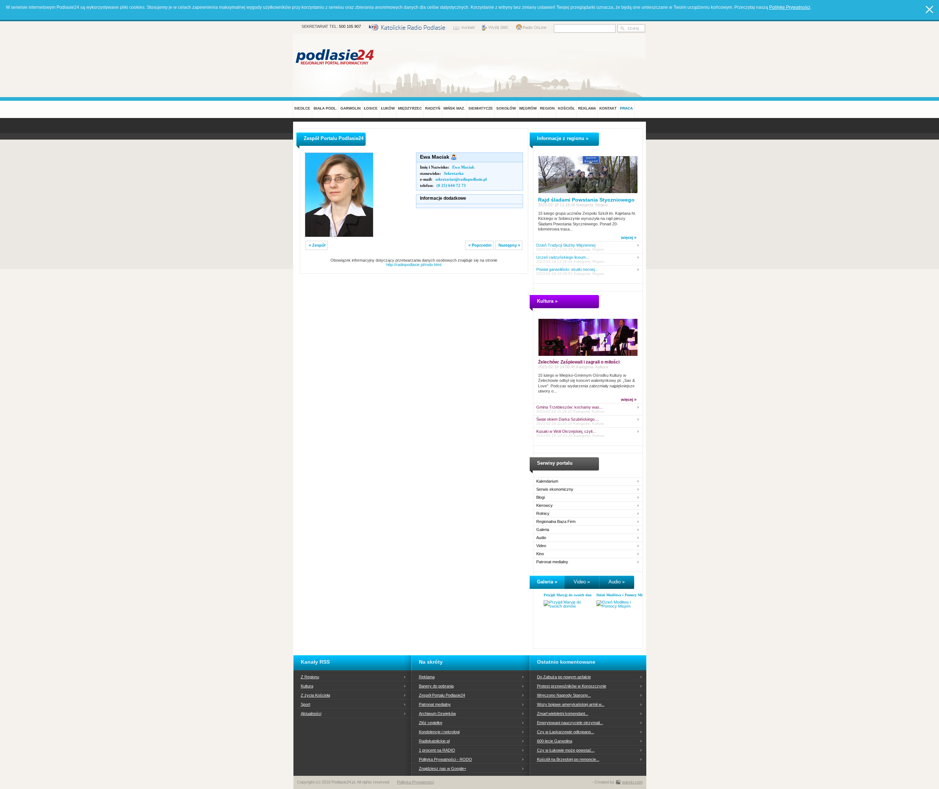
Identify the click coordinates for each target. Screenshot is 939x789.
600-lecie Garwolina (554, 741)
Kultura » (547, 301)
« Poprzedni (480, 245)
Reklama (427, 677)
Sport (305, 704)
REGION (547, 108)
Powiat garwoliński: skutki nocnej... (567, 270)
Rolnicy (542, 514)
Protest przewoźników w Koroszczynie (571, 686)
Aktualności (311, 713)
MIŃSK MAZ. (454, 108)
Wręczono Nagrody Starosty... (564, 695)
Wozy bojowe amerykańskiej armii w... (570, 704)
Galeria (542, 530)
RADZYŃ (432, 108)
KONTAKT (608, 108)
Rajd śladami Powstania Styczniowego (586, 200)
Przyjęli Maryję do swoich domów (570, 595)
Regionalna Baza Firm (556, 522)
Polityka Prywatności (415, 782)
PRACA (626, 108)
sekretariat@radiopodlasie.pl (461, 179)
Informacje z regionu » (562, 138)
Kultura (307, 686)
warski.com (632, 782)
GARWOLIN (350, 108)
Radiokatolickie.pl (434, 741)
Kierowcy (544, 506)
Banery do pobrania (436, 686)
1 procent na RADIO (437, 750)
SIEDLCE (302, 108)
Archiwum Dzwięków (437, 713)
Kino (540, 554)
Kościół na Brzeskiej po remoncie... (568, 759)
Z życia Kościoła (315, 695)
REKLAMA (587, 108)
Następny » (509, 245)
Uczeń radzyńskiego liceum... (562, 257)
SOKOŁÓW (506, 108)
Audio (541, 538)
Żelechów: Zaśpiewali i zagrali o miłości (579, 362)
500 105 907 (350, 26)
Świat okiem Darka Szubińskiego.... (567, 419)
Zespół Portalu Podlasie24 (442, 695)
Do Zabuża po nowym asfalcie (564, 677)
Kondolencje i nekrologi (439, 732)
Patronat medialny (552, 562)
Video (541, 546)
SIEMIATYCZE (480, 108)
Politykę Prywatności (789, 7)
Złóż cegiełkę (430, 722)
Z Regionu (310, 677)
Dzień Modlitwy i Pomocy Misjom (623, 595)
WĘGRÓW (528, 108)
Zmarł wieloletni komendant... (562, 713)
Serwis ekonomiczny (554, 489)
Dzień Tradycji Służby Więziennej (565, 245)
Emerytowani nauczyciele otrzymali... (570, 722)
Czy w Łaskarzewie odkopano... (565, 732)
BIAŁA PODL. (325, 108)
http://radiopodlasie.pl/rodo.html (413, 264)
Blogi (540, 497)
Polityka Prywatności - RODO (445, 759)
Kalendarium (547, 481)
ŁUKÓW (388, 108)
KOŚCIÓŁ (566, 108)
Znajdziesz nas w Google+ (442, 768)
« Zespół (317, 245)
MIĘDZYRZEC (410, 108)
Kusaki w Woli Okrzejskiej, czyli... (566, 431)
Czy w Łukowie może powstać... (566, 750)
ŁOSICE (371, 108)
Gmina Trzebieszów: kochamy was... (569, 407)
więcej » (628, 237)
